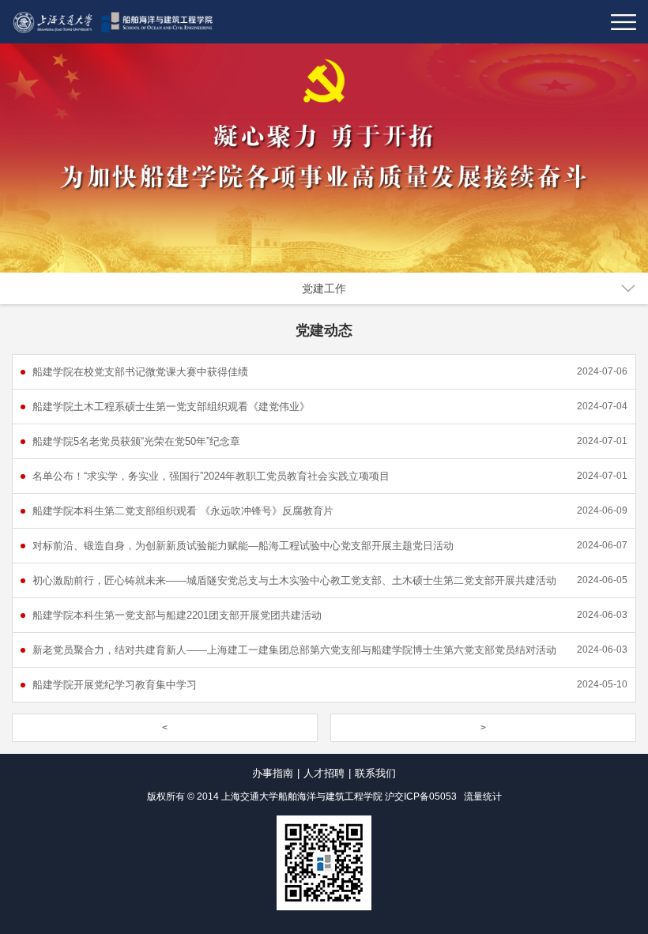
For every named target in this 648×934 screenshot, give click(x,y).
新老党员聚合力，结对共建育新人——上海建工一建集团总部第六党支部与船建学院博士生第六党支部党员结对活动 (294, 650)
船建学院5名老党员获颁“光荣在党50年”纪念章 (136, 441)
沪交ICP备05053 (421, 796)
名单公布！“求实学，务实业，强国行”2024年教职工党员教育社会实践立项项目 (211, 476)
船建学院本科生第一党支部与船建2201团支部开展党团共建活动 (177, 615)
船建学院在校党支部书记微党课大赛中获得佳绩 (140, 372)
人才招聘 (324, 773)
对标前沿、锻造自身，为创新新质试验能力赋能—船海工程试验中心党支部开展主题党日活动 (243, 546)
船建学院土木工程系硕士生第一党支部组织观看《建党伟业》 (171, 406)
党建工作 (324, 288)
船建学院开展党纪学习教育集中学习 (114, 685)
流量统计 (483, 796)
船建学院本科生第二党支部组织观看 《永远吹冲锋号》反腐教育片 (182, 511)
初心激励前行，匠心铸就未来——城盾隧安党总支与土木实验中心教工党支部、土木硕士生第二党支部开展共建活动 (294, 580)
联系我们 (375, 773)
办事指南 (272, 773)
